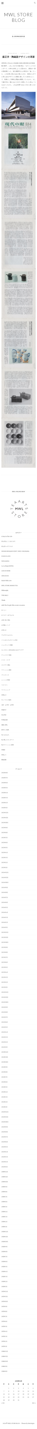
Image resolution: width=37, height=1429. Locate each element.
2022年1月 (4, 1047)
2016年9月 (4, 1366)
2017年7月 (4, 1316)
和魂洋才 (3, 710)
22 (8, 1397)
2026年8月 (4, 773)
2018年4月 (4, 1271)
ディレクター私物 (6, 655)
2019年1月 (4, 1227)
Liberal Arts (25, 53)
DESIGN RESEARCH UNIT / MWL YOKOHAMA (15, 551)
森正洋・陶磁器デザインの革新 (18, 56)
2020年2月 (4, 1162)
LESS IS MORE (5, 571)
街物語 (3, 750)
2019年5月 (4, 1207)
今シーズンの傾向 (6, 700)
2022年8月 (4, 1012)
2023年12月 (4, 932)
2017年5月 (4, 1326)
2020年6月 (4, 1142)
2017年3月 (4, 1336)
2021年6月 (4, 1082)
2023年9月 (4, 947)
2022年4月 (4, 1032)
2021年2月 (4, 1102)
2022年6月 (4, 1022)
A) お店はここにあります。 (9, 541)
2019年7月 (4, 1197)
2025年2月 (4, 862)
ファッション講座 (6, 670)
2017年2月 (4, 1341)
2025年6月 (4, 842)
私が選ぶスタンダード (7, 740)
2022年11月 (4, 997)
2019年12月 (4, 1172)
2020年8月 (4, 1132)
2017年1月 (4, 1346)
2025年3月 (4, 857)
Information (5, 561)
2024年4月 (4, 912)
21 (4, 1397)
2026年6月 (4, 783)
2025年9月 (4, 827)
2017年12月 (4, 1291)
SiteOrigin (31, 1423)
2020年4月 (4, 1152)
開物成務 (3, 760)
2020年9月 (4, 1127)
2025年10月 (4, 822)
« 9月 (3, 1403)
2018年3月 (4, 1276)
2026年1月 (4, 808)
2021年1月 (4, 1107)
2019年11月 (4, 1177)
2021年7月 (4, 1077)
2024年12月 (4, 872)
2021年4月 (4, 1092)
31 (18, 1400)
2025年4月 (4, 852)
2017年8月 (4, 1311)
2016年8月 (4, 1371)
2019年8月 (4, 1192)
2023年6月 (4, 962)
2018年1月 (4, 1286)
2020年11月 (4, 1117)
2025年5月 (4, 847)
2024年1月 (4, 927)
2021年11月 (4, 1057)
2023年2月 (4, 982)
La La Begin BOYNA (7, 566)
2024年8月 (4, 892)
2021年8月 (4, 1072)
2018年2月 (4, 1281)
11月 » (34, 1403)
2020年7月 (4, 1137)
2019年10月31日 (12, 53)
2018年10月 (4, 1241)
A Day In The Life (6, 536)
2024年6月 (4, 902)
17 (18, 1394)
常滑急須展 (4, 720)
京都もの (3, 695)
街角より (3, 755)
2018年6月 (4, 1261)
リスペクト (4, 685)
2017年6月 (4, 1321)
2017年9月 (4, 1306)
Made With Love (6, 580)
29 (8, 1400)
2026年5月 (4, 788)
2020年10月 (4, 1122)
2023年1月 (4, 987)
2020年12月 (4, 1112)
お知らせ (3, 630)
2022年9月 (4, 1007)
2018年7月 (4, 1256)
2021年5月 (4, 1087)
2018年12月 (4, 1231)
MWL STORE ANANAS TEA (9, 585)
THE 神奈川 (4, 595)
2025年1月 (4, 867)
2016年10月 (4, 1361)
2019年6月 (4, 1202)
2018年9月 (4, 1246)
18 (23, 1394)
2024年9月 (4, 887)
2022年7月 (4, 1017)
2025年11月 (4, 817)
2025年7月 (4, 837)
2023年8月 (4, 952)
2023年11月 (4, 937)
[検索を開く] (35, 3)
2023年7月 (4, 957)
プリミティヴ (5, 675)
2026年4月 (4, 792)
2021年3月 (4, 1097)
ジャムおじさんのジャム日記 (9, 640)
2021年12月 (4, 1052)
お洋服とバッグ (5, 625)
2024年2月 (4, 922)
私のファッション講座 (7, 745)
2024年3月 (4, 917)
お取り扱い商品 (5, 620)
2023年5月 (4, 967)
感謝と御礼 (4, 725)
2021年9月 (4, 1067)
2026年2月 (4, 802)
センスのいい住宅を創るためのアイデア (12, 650)
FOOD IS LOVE (5, 556)
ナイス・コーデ (5, 660)
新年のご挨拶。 (5, 730)
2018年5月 (4, 1266)
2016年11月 (4, 1356)
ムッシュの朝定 (5, 680)
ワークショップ (5, 690)
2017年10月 (4, 1301)
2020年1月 (4, 1167)
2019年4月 (4, 1212)
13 (33, 1391)
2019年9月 (4, 1187)
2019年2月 (4, 1221)
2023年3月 (4, 977)
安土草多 (3, 715)
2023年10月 (4, 942)
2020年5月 (4, 1147)
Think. (3, 600)
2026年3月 (4, 798)
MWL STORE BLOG (18, 17)
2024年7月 (4, 897)
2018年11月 (4, 1237)
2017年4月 (4, 1331)
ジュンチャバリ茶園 (7, 645)
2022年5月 (4, 1027)
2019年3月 (4, 1217)
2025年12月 (4, 812)
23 (13, 1397)
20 (33, 1394)
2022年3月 (4, 1037)
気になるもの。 (5, 735)
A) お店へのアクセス (7, 546)
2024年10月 (4, 882)
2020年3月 (4, 1157)
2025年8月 (4, 832)
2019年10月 (4, 1182)
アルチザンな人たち (7, 635)
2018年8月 (4, 1251)
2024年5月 (4, 907)
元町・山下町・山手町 (7, 705)
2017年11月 (4, 1296)
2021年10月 (4, 1062)
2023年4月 (4, 972)
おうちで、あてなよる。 (8, 615)
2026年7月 (4, 778)
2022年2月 (4, 1042)
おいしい (3, 610)
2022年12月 (4, 992)
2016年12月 (4, 1351)
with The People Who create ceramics (13, 605)
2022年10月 (4, 1002)
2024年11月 (4, 877)
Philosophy (4, 590)
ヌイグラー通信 (5, 665)
